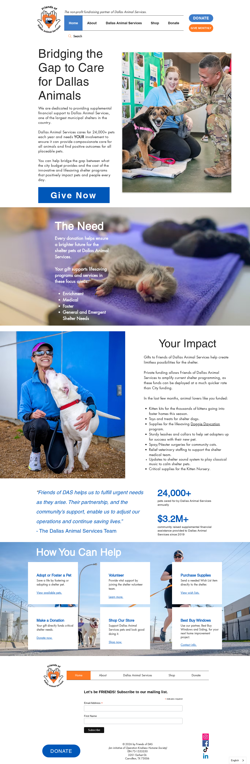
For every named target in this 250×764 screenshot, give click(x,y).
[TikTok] (205, 750)
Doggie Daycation (205, 424)
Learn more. (116, 597)
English (235, 760)
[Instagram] (205, 737)
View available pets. (49, 593)
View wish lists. (190, 593)
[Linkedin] (205, 756)
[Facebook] (205, 743)
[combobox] (237, 760)
